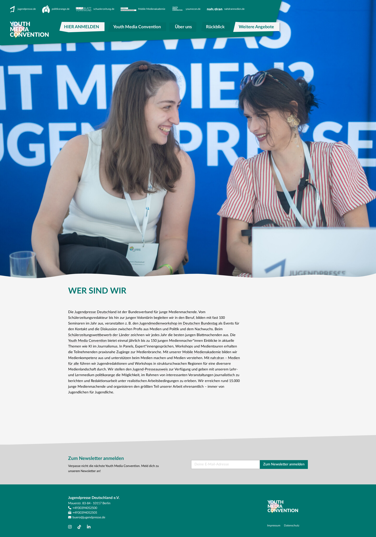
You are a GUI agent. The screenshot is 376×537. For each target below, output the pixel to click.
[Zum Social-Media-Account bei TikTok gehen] (80, 527)
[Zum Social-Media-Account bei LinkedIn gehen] (89, 527)
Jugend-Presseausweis (150, 369)
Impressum (273, 525)
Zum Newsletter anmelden (284, 464)
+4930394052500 (84, 508)
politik (105, 375)
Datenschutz (291, 525)
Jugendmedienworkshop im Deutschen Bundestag (178, 323)
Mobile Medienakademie (201, 352)
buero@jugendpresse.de (88, 517)
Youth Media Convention (87, 341)
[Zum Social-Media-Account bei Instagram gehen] (71, 527)
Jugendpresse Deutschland (95, 312)
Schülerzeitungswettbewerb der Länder (99, 335)
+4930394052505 (84, 512)
